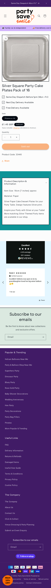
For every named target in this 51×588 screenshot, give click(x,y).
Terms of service (30, 579)
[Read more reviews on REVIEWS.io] (25, 259)
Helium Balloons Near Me (16, 359)
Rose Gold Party (12, 388)
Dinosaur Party (11, 376)
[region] (25, 282)
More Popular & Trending (16, 428)
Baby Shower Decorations (16, 394)
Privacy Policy (11, 479)
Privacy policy (16, 579)
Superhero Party (12, 371)
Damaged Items (12, 462)
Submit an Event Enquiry (16, 530)
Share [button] (7, 161)
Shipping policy (18, 583)
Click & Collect (11, 519)
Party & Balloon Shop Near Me (18, 365)
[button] (5, 16)
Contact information (34, 583)
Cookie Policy (11, 485)
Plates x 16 (11, 119)
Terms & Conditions (14, 474)
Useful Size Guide (13, 468)
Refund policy (43, 579)
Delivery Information (14, 451)
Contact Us (10, 513)
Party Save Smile (24, 576)
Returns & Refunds (13, 456)
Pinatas (8, 423)
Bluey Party (10, 382)
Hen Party (9, 405)
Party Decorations (13, 411)
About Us (9, 507)
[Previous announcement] (4, 3)
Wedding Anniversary (14, 400)
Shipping (16, 128)
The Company (11, 502)
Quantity (5, 132)
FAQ (7, 445)
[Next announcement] (46, 3)
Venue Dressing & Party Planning (19, 525)
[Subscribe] (43, 337)
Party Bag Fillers (12, 417)
